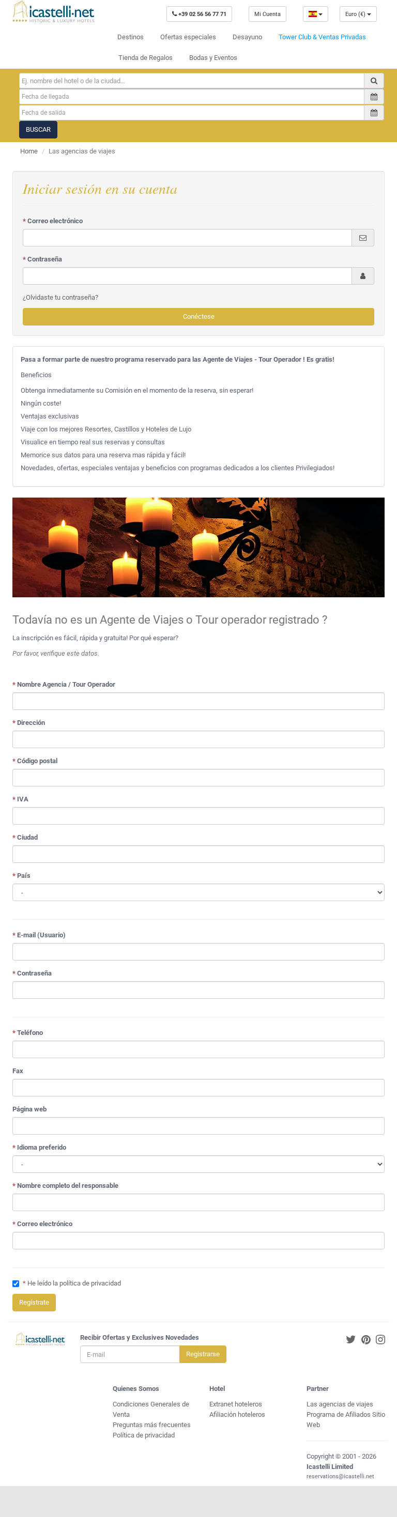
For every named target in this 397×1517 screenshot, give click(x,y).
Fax (17, 1071)
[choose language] (315, 14)
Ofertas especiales (188, 37)
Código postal (34, 761)
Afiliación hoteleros (237, 1414)
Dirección (28, 722)
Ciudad (25, 837)
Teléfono (27, 1032)
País (21, 875)
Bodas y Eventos (213, 57)
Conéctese (199, 316)
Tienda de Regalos (145, 57)
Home (29, 151)
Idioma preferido (39, 1147)
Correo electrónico (53, 221)
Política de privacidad (144, 1435)
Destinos (130, 37)
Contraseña (42, 259)
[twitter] (351, 1340)
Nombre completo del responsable (65, 1185)
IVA (20, 799)
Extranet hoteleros (235, 1404)
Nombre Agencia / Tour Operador (63, 684)
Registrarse (203, 1354)
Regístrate (34, 1302)
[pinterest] (366, 1340)
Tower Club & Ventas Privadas (322, 37)
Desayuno (247, 37)
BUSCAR (38, 129)
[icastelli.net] (53, 11)
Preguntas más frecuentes (152, 1425)
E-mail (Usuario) (39, 935)
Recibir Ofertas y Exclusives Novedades (139, 1337)
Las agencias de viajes (340, 1404)
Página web (29, 1109)
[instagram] (380, 1340)
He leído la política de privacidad (74, 1283)
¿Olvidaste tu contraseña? (60, 297)
